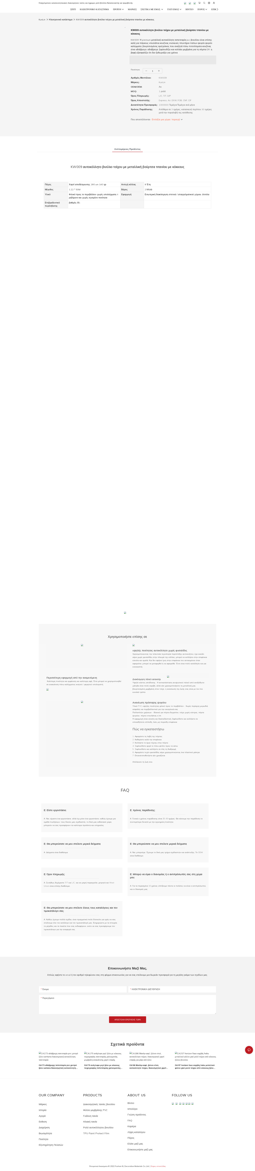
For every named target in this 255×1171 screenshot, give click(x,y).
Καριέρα (132, 1126)
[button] (217, 9)
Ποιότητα (43, 1139)
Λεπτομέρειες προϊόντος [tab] (127, 149)
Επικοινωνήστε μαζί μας (140, 1149)
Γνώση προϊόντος (137, 1114)
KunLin (42, 19)
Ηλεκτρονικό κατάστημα (60, 19)
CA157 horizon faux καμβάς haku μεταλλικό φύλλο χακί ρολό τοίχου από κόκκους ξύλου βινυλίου (195, 1066)
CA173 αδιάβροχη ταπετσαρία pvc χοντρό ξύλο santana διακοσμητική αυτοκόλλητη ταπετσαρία (58, 1066)
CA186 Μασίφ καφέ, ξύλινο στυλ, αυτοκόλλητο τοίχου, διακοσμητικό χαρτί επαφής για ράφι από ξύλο (147, 1066)
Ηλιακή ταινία (90, 1121)
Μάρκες (43, 1104)
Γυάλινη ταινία (90, 1115)
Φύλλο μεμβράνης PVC (95, 1110)
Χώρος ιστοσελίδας (158, 1166)
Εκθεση (43, 1121)
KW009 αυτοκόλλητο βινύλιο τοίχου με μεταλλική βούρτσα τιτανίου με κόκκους (115, 19)
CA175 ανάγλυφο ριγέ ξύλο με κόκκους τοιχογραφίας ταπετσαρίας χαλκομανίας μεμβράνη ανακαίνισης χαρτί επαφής (102, 1066)
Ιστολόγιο (132, 1108)
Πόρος (131, 1137)
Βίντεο (131, 1103)
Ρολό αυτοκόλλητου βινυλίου (98, 1127)
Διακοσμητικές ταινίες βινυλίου (99, 1104)
